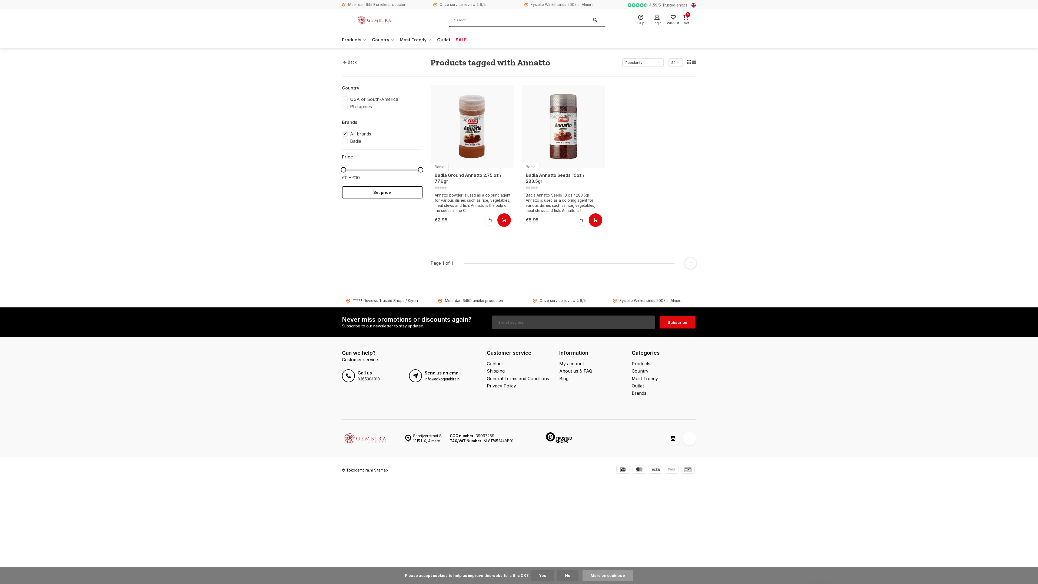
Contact (495, 363)
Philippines (361, 106)
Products (351, 39)
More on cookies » (608, 575)
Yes (542, 575)
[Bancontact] (688, 470)
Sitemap (381, 470)
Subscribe (677, 322)
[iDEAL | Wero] (623, 470)
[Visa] (655, 470)
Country (380, 39)
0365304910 (369, 379)
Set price (382, 192)
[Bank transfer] (671, 470)
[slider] (343, 169)
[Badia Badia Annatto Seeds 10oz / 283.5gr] (563, 126)
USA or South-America (374, 99)
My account (571, 363)
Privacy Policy (501, 386)
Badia (355, 141)
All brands (360, 134)
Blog (563, 378)
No (567, 575)
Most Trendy (413, 39)
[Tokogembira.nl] (374, 20)
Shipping (496, 371)
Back (352, 62)
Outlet (443, 39)
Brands (639, 393)
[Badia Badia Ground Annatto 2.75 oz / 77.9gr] (472, 126)
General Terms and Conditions (518, 378)
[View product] (504, 220)
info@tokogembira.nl (442, 379)
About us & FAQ (575, 371)
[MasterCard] (639, 470)
